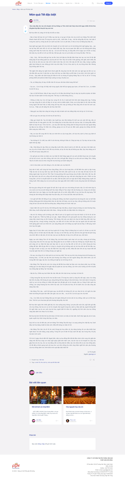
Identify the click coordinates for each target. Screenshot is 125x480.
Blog (18, 9)
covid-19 (37, 362)
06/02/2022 (36, 22)
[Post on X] (25, 31)
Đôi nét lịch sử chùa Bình (41, 407)
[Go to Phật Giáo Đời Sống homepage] (18, 3)
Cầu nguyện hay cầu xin (74, 407)
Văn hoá (41, 359)
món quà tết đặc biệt (53, 362)
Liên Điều (36, 20)
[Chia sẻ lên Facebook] (25, 28)
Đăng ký (108, 3)
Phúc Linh (73, 420)
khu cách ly (44, 362)
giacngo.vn (92, 354)
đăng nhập (41, 444)
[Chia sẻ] (94, 360)
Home (14, 9)
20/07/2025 (39, 421)
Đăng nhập (100, 3)
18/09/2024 (73, 421)
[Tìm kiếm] (92, 3)
